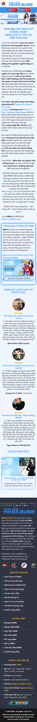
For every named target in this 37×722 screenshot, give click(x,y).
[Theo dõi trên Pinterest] (20, 703)
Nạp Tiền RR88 (10, 631)
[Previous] (2, 474)
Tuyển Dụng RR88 (12, 610)
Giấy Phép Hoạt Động (14, 589)
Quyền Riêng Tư (11, 597)
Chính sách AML (11, 593)
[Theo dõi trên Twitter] (17, 703)
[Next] (35, 474)
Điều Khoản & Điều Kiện (15, 585)
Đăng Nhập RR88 (11, 627)
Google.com (11, 191)
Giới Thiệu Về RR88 (12, 577)
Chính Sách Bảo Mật (13, 581)
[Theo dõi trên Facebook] (10, 703)
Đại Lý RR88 (9, 643)
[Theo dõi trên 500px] (26, 703)
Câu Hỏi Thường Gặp (13, 606)
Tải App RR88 (10, 639)
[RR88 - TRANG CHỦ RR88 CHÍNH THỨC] (20, 3)
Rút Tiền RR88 (10, 635)
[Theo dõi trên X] (14, 703)
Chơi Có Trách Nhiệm (14, 602)
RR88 (19, 665)
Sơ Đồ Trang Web (12, 652)
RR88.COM (17, 541)
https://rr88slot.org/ (11, 219)
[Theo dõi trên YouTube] (23, 703)
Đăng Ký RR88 (10, 623)
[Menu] (3, 3)
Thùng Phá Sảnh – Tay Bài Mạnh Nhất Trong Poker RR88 (18, 479)
